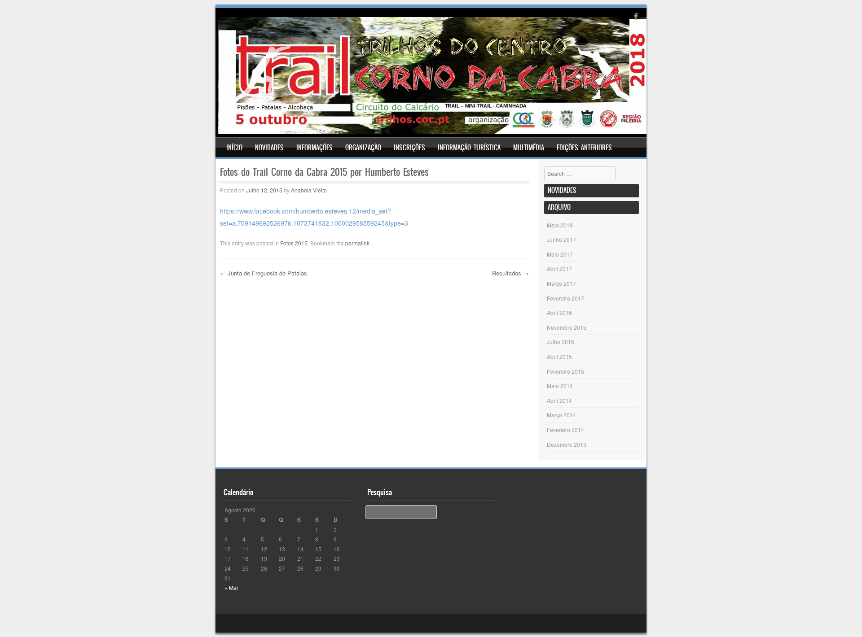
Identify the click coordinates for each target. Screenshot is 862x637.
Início (234, 148)
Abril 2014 (559, 400)
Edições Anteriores (584, 148)
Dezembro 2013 (566, 444)
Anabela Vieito (309, 190)
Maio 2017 (560, 254)
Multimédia (528, 148)
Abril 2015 (559, 356)
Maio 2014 (560, 385)
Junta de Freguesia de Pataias (263, 273)
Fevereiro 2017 (565, 298)
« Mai (231, 587)
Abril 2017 (559, 268)
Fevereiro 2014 (565, 429)
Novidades (269, 148)
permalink (357, 243)
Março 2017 (561, 283)
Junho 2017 (561, 239)
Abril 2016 (559, 312)
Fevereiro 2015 (565, 371)
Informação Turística (469, 148)
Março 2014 (561, 415)
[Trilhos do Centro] (432, 131)
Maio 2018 (560, 225)
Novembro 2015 (566, 327)
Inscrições (409, 148)
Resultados (510, 273)
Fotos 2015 (294, 243)
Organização (363, 148)
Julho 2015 (560, 341)
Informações (314, 148)
